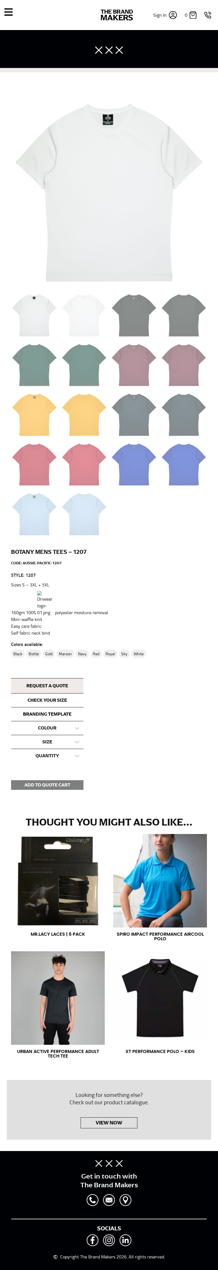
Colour (47, 728)
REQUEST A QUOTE (47, 686)
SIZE (47, 742)
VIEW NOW (109, 1123)
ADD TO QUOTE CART (47, 785)
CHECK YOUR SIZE (47, 700)
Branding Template (47, 714)
